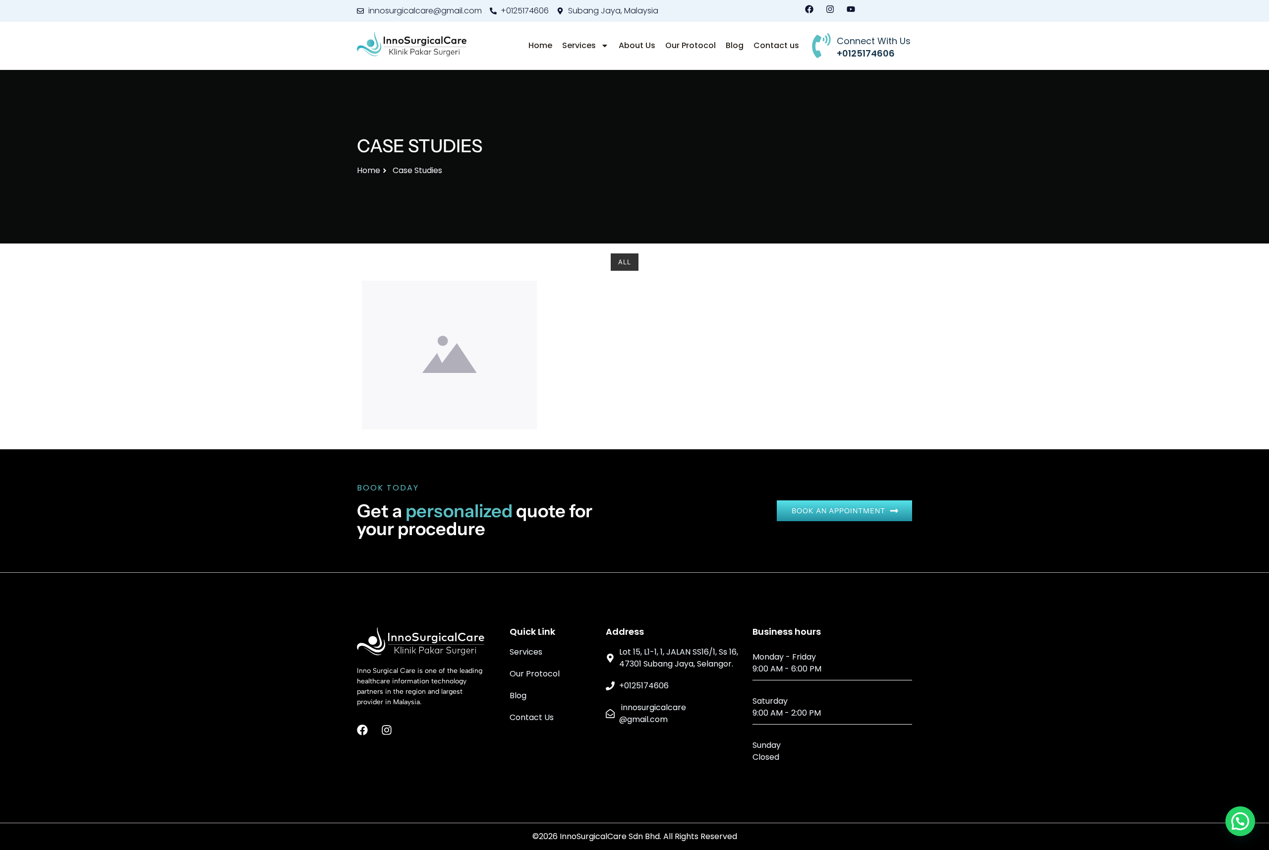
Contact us (776, 45)
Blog (735, 45)
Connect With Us (874, 41)
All (624, 262)
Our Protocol (690, 45)
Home (540, 45)
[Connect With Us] (821, 45)
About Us (637, 45)
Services (579, 45)
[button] (1240, 821)
